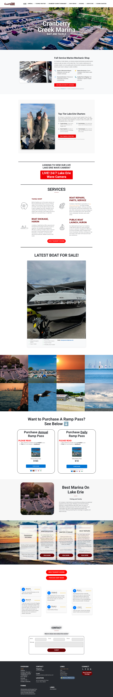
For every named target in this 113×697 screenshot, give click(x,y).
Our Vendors (53, 689)
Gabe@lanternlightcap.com (67, 340)
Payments (62, 672)
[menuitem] (25, 4)
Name (31, 638)
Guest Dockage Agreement (27, 692)
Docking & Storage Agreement (28, 690)
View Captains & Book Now (67, 136)
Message (32, 642)
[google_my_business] (91, 669)
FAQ (61, 670)
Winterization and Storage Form (29, 689)
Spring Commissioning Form (28, 693)
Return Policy (63, 675)
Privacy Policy (63, 673)
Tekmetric (63, 88)
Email (49, 638)
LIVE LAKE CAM (64, 669)
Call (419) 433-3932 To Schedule (65, 85)
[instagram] (88, 669)
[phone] (83, 669)
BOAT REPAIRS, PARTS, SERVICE (77, 199)
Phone (68, 638)
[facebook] (85, 669)
